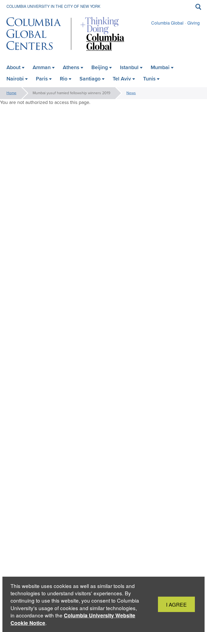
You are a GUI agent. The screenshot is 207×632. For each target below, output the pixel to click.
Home (11, 93)
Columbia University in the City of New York (53, 6)
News (131, 93)
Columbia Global (167, 23)
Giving (193, 23)
